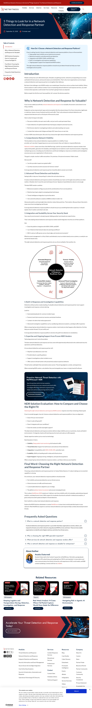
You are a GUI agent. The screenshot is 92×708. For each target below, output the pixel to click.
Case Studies (65, 656)
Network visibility (29, 146)
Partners (61, 8)
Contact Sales (51, 673)
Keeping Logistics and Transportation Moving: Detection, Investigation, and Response (16, 602)
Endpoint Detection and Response (28, 659)
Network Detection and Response (28, 656)
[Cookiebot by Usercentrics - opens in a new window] (9, 705)
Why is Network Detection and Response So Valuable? (12, 51)
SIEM (46, 450)
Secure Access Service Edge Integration (29, 665)
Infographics (65, 677)
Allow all (76, 691)
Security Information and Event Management (31, 662)
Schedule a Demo (52, 676)
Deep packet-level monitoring (41, 443)
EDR (54, 450)
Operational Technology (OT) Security (29, 677)
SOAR (50, 450)
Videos (64, 684)
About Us (78, 653)
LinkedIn (59, 563)
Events (64, 671)
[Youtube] (10, 656)
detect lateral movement (42, 490)
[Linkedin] (10, 78)
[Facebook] (4, 78)
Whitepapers (8, 597)
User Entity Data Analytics (26, 669)
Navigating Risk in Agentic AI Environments (74, 601)
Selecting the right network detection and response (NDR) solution (43, 411)
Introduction (8, 46)
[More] (13, 78)
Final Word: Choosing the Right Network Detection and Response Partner (12, 66)
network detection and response (52, 104)
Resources (54, 8)
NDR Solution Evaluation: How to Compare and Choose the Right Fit (12, 58)
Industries (38, 8)
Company (61, 11)
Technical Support (52, 680)
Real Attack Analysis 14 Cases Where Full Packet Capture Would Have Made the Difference (45, 602)
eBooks (64, 674)
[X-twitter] (5, 656)
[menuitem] (87, 9)
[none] (88, 9)
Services (31, 8)
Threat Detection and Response (27, 653)
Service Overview (67, 681)
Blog (63, 653)
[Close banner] (89, 689)
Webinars (64, 687)
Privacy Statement (81, 683)
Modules (24, 8)
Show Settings (22, 705)
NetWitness (54, 504)
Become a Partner (81, 665)
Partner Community (81, 669)
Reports (36, 597)
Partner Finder (80, 662)
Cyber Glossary (66, 659)
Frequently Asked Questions (13, 72)
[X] (7, 78)
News (77, 659)
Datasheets (65, 662)
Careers (78, 656)
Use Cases (46, 8)
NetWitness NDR (37, 493)
